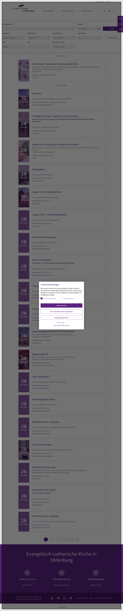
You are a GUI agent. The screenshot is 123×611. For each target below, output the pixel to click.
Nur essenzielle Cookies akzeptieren (61, 311)
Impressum (57, 325)
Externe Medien (68, 298)
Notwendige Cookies (49, 298)
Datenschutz (65, 325)
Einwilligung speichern (61, 318)
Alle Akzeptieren (61, 305)
